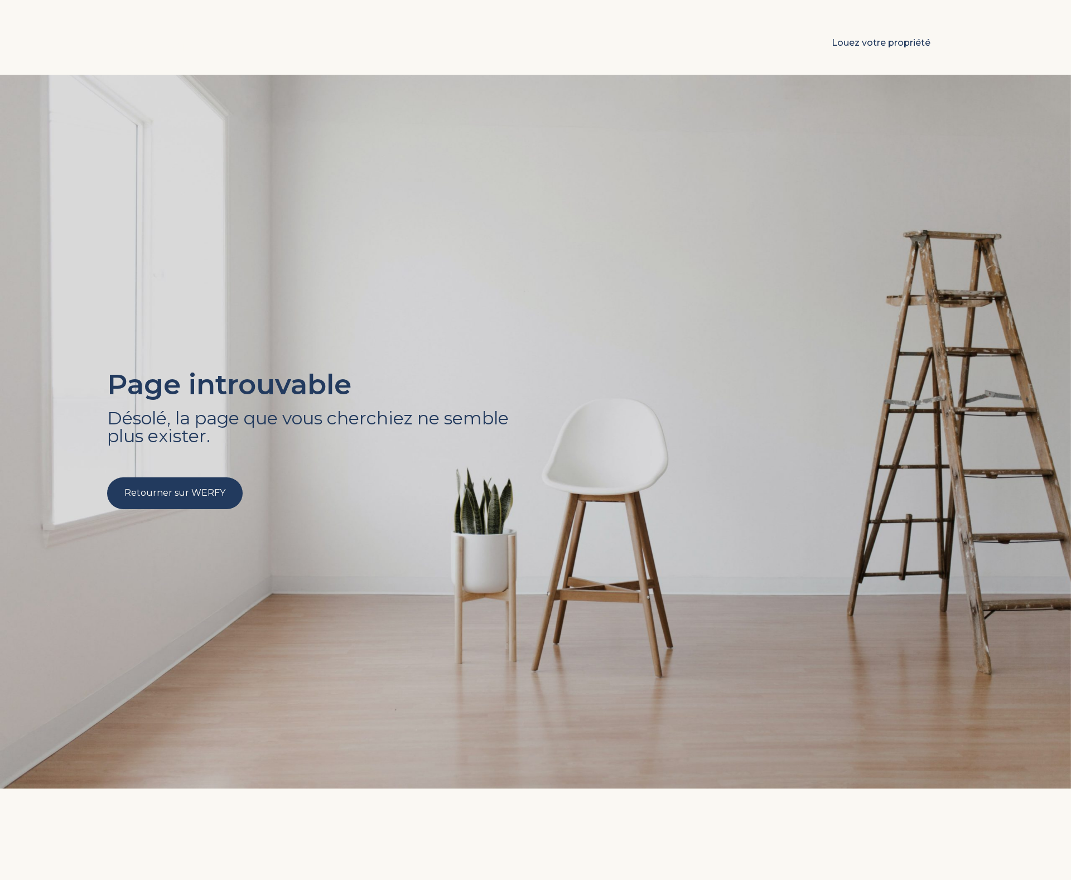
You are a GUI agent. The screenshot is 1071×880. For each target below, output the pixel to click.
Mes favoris (760, 42)
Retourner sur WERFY (174, 492)
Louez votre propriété (881, 42)
